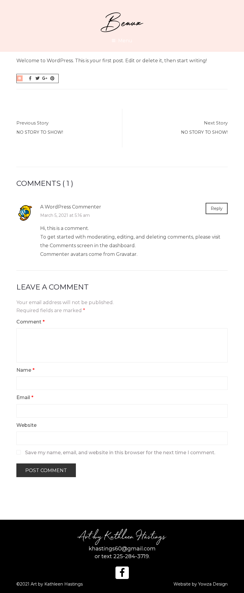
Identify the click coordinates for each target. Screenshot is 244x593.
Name (25, 370)
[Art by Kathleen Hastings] (122, 22)
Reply (217, 208)
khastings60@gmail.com (122, 548)
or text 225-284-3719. (122, 556)
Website (26, 425)
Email (24, 397)
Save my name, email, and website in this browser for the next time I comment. (120, 452)
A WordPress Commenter (70, 207)
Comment (30, 322)
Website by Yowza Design (200, 584)
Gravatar (126, 254)
